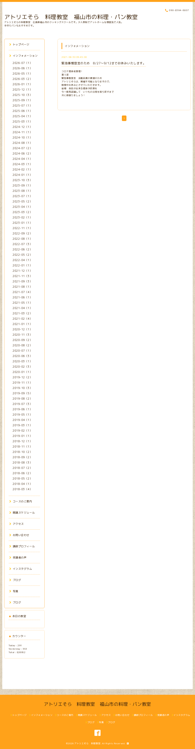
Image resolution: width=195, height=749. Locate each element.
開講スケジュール (24, 512)
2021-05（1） (22, 302)
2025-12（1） (22, 89)
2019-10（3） (22, 388)
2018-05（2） (22, 478)
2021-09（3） (22, 281)
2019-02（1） (22, 430)
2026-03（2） (22, 79)
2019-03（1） (22, 425)
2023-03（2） (22, 212)
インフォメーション (25, 55)
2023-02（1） (22, 217)
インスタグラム (22, 569)
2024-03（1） (22, 164)
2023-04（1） (22, 207)
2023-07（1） (22, 196)
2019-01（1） (22, 436)
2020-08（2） (22, 345)
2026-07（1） (22, 63)
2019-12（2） (22, 377)
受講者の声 (19, 557)
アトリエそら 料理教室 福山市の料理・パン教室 (71, 17)
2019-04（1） (22, 420)
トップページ (21, 44)
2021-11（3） (22, 276)
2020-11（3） (22, 334)
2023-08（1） (22, 191)
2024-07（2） (22, 148)
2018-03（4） (22, 489)
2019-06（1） (22, 409)
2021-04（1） (22, 308)
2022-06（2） (22, 249)
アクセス (18, 524)
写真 (15, 591)
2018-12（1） (22, 441)
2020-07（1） (22, 350)
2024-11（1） (22, 132)
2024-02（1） (22, 169)
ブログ (17, 580)
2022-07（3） (22, 244)
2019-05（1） (22, 414)
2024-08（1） (22, 143)
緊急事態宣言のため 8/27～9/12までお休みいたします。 (104, 63)
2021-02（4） (22, 318)
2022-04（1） (22, 260)
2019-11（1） (22, 382)
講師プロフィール (24, 546)
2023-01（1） (22, 223)
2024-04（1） (22, 159)
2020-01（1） (22, 372)
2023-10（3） (22, 180)
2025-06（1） (22, 111)
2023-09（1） (22, 185)
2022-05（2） (22, 255)
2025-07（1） (22, 105)
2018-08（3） (22, 462)
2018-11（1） (22, 446)
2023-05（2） (22, 201)
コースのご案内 (22, 501)
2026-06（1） (22, 68)
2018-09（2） (22, 457)
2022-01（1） (22, 265)
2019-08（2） (22, 398)
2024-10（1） (22, 137)
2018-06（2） (22, 473)
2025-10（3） (22, 95)
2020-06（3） (22, 356)
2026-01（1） (22, 84)
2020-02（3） (22, 366)
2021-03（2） (22, 313)
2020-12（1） (22, 329)
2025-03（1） (22, 121)
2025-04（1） (22, 116)
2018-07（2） (22, 468)
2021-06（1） (22, 297)
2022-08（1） (22, 239)
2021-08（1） (22, 286)
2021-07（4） (22, 292)
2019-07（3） (22, 404)
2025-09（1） (22, 100)
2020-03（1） (22, 361)
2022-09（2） (22, 233)
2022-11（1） (22, 228)
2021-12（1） (22, 271)
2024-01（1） (22, 175)
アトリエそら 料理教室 (87, 743)
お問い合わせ (21, 535)
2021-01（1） (22, 324)
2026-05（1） (22, 73)
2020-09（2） (22, 340)
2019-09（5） (22, 393)
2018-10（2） (22, 452)
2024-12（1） (22, 127)
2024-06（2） (22, 153)
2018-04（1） (22, 484)
